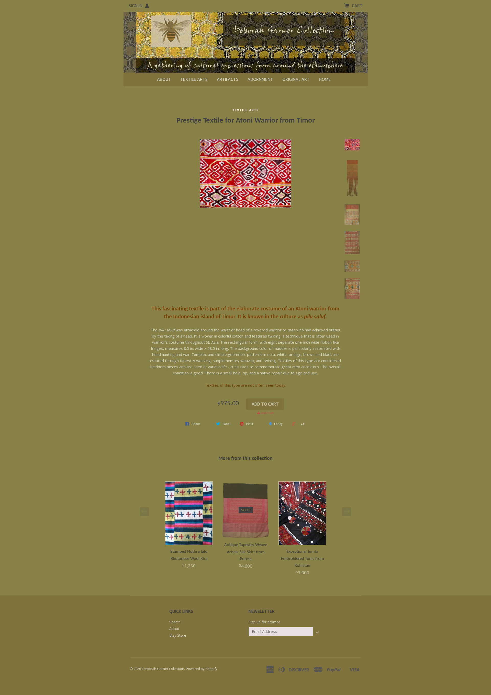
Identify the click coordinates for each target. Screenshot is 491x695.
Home (325, 79)
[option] (189, 525)
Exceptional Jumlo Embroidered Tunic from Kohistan (302, 558)
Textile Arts (194, 79)
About (164, 79)
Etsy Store (177, 635)
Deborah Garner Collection (163, 668)
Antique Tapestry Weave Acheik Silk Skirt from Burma (245, 552)
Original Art (296, 79)
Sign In (136, 5)
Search (175, 622)
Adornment (260, 79)
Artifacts (227, 79)
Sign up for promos (265, 622)
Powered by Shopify (201, 668)
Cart (357, 5)
